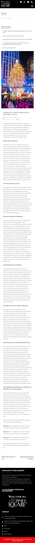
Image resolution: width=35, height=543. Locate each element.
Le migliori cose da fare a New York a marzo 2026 (17, 39)
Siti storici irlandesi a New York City (13, 36)
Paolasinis (17, 117)
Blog (19, 119)
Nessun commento (9, 119)
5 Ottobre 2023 (8, 117)
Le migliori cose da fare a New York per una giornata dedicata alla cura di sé (15, 43)
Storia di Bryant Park (9, 48)
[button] (32, 6)
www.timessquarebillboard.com (12, 414)
